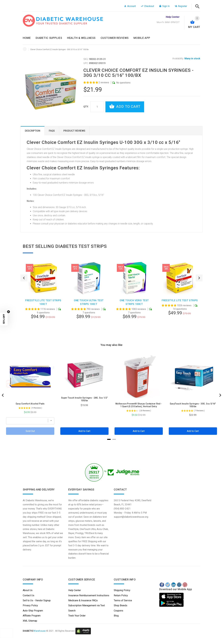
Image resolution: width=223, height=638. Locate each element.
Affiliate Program (32, 615)
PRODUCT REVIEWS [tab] (74, 130)
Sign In (166, 6)
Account (131, 6)
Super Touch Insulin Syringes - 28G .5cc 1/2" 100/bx (84, 399)
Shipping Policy (122, 590)
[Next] (220, 395)
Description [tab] (32, 130)
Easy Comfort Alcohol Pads (30, 403)
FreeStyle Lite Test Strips (180, 300)
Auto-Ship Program (33, 610)
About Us (27, 590)
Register (182, 6)
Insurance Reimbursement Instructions (88, 595)
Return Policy (121, 595)
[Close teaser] (8, 311)
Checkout (149, 6)
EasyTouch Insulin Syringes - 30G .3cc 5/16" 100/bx (193, 405)
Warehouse (34, 631)
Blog (116, 615)
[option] (43, 298)
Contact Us (28, 595)
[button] (91, 82)
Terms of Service (123, 600)
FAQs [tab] (52, 130)
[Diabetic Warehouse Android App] (171, 603)
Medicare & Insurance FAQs (83, 600)
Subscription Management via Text (86, 605)
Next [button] (199, 278)
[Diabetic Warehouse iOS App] (171, 596)
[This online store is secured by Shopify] (83, 631)
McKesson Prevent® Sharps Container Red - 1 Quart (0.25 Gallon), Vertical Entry (138, 405)
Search (72, 610)
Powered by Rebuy (111, 443)
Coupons (118, 610)
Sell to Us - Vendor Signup (37, 600)
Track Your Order (77, 615)
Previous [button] (23, 278)
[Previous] (3, 395)
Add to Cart (127, 106)
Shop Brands (120, 605)
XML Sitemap (30, 620)
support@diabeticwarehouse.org (131, 516)
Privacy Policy (30, 605)
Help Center (74, 590)
